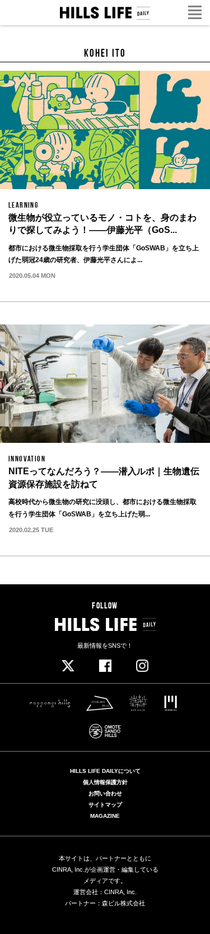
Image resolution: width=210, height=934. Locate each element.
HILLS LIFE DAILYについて (105, 771)
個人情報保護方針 (105, 782)
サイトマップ (105, 805)
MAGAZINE (105, 816)
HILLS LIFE (105, 13)
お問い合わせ (105, 793)
